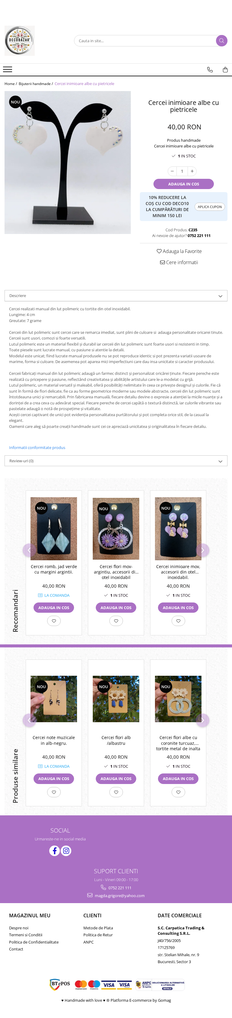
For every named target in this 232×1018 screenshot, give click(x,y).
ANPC (88, 942)
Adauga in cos (183, 184)
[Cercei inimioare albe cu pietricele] (68, 162)
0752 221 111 (119, 887)
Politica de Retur (98, 934)
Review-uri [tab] (21, 460)
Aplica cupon (210, 206)
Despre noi (18, 928)
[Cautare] (221, 40)
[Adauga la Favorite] (54, 621)
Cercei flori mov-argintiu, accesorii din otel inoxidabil (116, 572)
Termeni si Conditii (25, 934)
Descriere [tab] (17, 295)
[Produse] (8, 71)
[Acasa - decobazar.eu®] (35, 41)
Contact (16, 949)
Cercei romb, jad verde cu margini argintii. (54, 569)
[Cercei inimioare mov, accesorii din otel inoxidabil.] (178, 528)
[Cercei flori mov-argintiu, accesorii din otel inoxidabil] (116, 529)
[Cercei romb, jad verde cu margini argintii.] (54, 528)
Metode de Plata (98, 928)
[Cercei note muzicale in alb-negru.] (54, 699)
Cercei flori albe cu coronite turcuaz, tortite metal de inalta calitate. (178, 743)
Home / (11, 83)
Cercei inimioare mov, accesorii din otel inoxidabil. (178, 572)
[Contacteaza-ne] (210, 70)
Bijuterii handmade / (36, 83)
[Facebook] (54, 851)
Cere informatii (181, 262)
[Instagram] (66, 851)
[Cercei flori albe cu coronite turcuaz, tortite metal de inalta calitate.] (178, 699)
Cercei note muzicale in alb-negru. (54, 740)
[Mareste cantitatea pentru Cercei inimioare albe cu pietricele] (192, 171)
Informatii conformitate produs (37, 447)
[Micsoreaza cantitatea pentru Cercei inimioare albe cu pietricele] (172, 171)
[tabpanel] (68, 162)
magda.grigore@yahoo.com (119, 895)
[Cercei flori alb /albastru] (116, 699)
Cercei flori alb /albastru (116, 740)
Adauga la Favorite (182, 251)
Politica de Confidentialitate (34, 942)
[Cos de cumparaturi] (225, 70)
